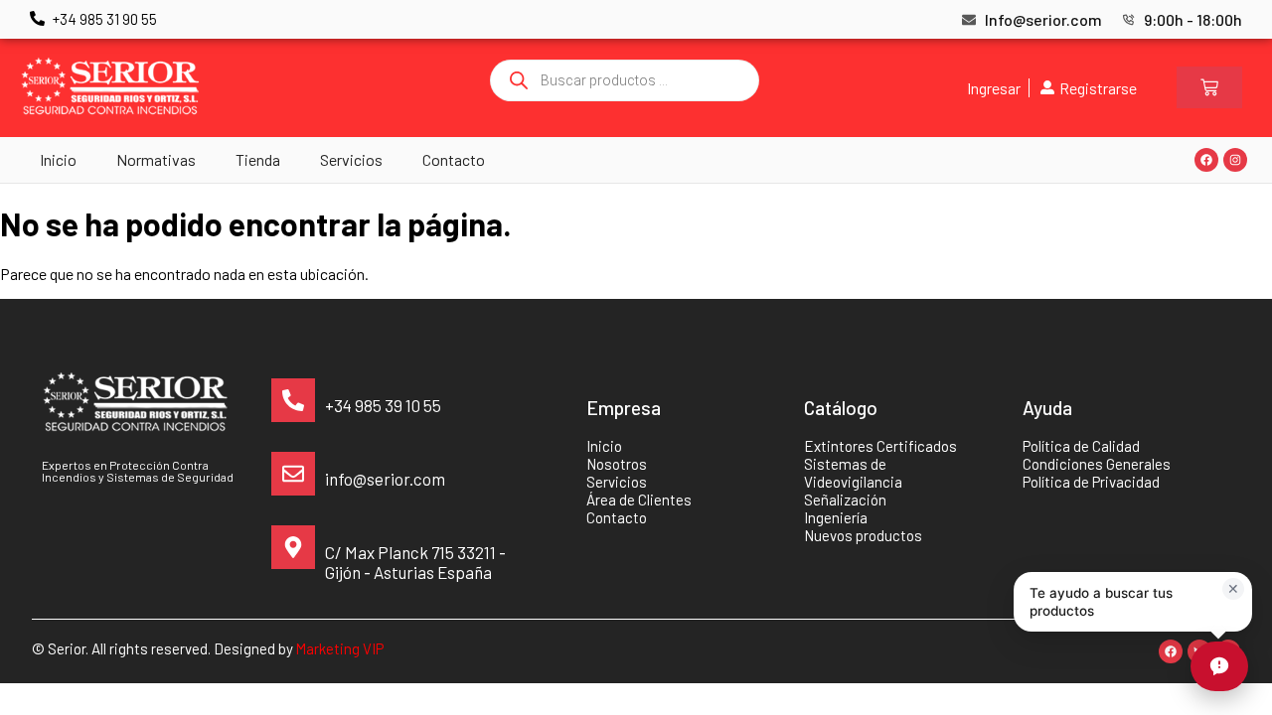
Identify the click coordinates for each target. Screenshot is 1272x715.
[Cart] (1209, 87)
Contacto (453, 159)
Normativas (156, 159)
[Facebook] (1206, 160)
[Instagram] (1235, 160)
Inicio (58, 159)
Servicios (351, 159)
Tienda (258, 159)
